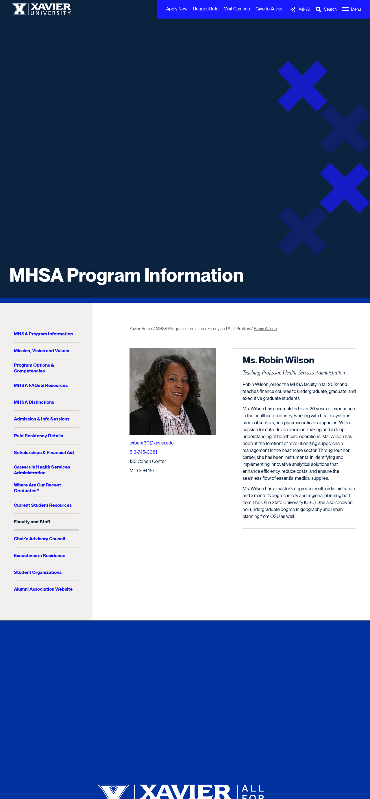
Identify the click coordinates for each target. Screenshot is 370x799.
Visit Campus (237, 9)
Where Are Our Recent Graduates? (37, 487)
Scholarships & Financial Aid (44, 452)
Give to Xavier (269, 9)
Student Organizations (38, 572)
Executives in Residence (39, 555)
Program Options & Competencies (34, 368)
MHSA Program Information (126, 275)
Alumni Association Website (43, 589)
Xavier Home (141, 328)
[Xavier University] (185, 796)
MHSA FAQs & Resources (41, 385)
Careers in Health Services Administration (42, 469)
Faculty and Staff (32, 521)
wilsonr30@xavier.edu (152, 443)
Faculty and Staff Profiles (229, 328)
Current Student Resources (43, 505)
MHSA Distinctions (34, 402)
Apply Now (177, 9)
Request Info (206, 9)
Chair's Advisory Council (39, 538)
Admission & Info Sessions (41, 419)
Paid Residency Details (38, 435)
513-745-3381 (143, 452)
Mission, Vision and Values (41, 350)
